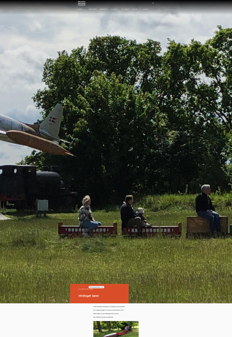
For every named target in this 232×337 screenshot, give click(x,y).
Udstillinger (92, 9)
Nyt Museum (125, 9)
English (145, 9)
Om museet (114, 9)
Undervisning (104, 9)
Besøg (80, 9)
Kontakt (135, 9)
